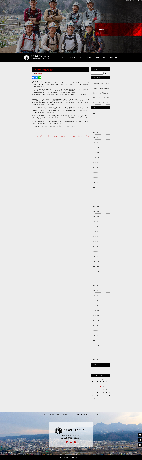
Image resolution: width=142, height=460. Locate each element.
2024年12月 (96, 207)
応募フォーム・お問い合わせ (109, 57)
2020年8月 (95, 350)
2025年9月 (95, 162)
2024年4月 (95, 246)
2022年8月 (95, 330)
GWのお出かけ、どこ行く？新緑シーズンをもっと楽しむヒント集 (101, 98)
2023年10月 (96, 271)
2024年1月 (95, 256)
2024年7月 (95, 231)
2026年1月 (95, 142)
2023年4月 (95, 290)
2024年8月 (95, 226)
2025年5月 (95, 182)
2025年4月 (95, 187)
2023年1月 (95, 305)
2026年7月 (95, 118)
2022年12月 (96, 310)
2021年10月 (96, 345)
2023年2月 (95, 300)
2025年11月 (96, 152)
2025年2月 (95, 197)
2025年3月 (95, 192)
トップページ (63, 57)
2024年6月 (95, 236)
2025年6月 (95, 177)
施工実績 (89, 57)
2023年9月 (95, 276)
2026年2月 (95, 137)
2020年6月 (95, 355)
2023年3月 (95, 295)
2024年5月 (95, 241)
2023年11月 (96, 266)
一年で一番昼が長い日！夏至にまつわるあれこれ (47, 136)
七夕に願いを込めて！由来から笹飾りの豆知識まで (101, 88)
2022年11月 (96, 315)
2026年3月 (95, 133)
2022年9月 (95, 325)
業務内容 (81, 57)
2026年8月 (95, 113)
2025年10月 (96, 157)
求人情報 (72, 57)
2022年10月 (96, 320)
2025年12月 (96, 147)
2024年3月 (95, 251)
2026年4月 (95, 128)
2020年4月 (95, 360)
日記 (94, 370)
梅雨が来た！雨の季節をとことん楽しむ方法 (101, 93)
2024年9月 (95, 221)
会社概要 (97, 57)
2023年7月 (95, 281)
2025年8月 (95, 167)
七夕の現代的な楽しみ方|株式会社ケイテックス (133, 0)
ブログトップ (97, 69)
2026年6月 (95, 123)
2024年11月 (96, 211)
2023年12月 (96, 261)
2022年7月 (95, 335)
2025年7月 (95, 172)
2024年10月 (96, 216)
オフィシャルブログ (95, 414)
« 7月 (92, 401)
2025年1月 (95, 202)
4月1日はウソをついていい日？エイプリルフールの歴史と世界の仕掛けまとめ (101, 102)
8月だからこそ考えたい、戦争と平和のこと (101, 83)
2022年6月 (95, 340)
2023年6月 (95, 286)
